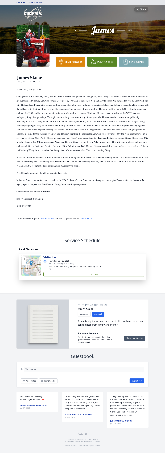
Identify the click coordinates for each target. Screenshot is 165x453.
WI (50, 269)
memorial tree (47, 218)
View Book (84, 314)
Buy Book (98, 314)
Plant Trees (94, 274)
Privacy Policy (75, 441)
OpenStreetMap (85, 445)
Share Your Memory (134, 338)
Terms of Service (90, 441)
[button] (31, 263)
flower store (86, 218)
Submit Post (137, 381)
